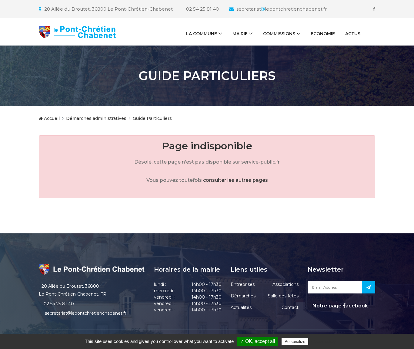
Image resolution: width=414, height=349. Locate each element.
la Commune (201, 33)
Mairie (240, 33)
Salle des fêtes (283, 296)
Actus (352, 33)
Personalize (295, 341)
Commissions (279, 33)
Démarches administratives (96, 118)
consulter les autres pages (235, 180)
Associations (285, 284)
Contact (290, 307)
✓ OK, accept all (257, 341)
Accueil (51, 118)
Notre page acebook (339, 306)
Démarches (243, 296)
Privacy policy (322, 341)
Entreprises (243, 284)
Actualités (241, 307)
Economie (323, 33)
